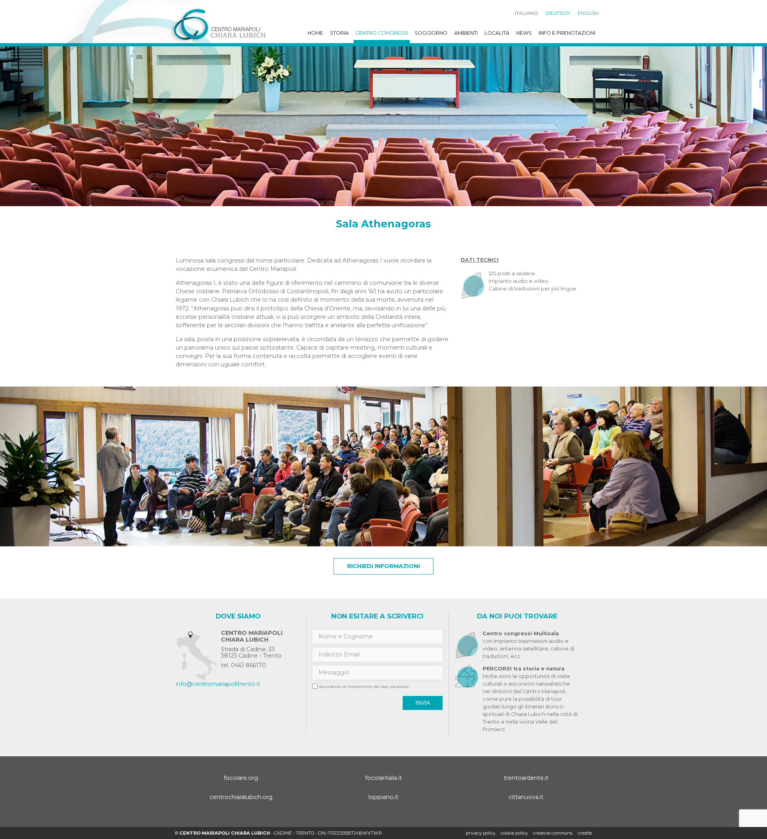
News (524, 33)
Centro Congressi (382, 33)
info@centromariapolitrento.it (218, 684)
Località (497, 33)
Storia (339, 33)
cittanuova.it (526, 797)
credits (585, 833)
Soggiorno (431, 33)
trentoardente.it (526, 777)
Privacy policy (480, 833)
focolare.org (241, 777)
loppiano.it (383, 797)
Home (315, 33)
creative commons (552, 833)
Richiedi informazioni (383, 566)
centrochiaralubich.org (241, 797)
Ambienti (466, 33)
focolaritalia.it (383, 777)
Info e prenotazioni (566, 33)
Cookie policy (514, 833)
